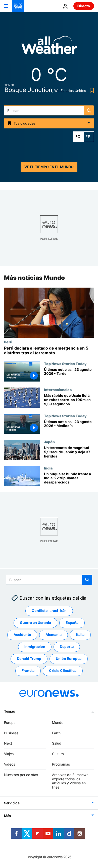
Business (11, 733)
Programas (61, 764)
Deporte (67, 646)
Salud (56, 743)
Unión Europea (68, 658)
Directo (83, 6)
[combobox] (49, 110)
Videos (9, 764)
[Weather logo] (49, 46)
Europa (10, 722)
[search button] (89, 110)
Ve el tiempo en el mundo (49, 167)
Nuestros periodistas (21, 774)
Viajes (9, 754)
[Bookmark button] (91, 90)
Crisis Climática (62, 670)
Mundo (57, 722)
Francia (28, 670)
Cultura (58, 754)
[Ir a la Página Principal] (18, 6)
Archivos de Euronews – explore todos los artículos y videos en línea (71, 780)
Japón (49, 442)
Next (8, 743)
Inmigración (34, 646)
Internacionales (58, 390)
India (48, 468)
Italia (80, 634)
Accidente (22, 634)
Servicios (11, 803)
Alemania (53, 634)
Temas (9, 711)
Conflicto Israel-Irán (49, 610)
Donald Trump (29, 658)
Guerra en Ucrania (35, 622)
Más (7, 815)
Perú (8, 342)
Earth (56, 733)
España (72, 622)
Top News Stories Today (65, 364)
